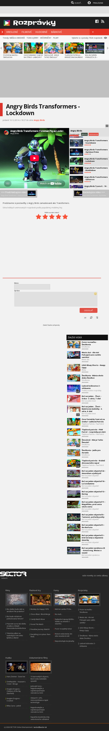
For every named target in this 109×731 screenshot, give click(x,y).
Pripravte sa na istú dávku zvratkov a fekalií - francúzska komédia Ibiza (16, 626)
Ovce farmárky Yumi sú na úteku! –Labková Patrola (93, 420)
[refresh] (91, 317)
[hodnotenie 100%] (65, 216)
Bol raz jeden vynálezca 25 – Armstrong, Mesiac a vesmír (93, 550)
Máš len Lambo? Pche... (63, 609)
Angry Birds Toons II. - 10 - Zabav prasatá (95, 187)
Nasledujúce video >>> (94, 193)
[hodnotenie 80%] (58, 216)
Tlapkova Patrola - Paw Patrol (93, 424)
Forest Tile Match (37, 624)
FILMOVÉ (27, 32)
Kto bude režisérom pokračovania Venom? (15, 617)
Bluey (84, 370)
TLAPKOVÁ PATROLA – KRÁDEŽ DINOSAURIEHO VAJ (74, 57)
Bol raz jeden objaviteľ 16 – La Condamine (93, 482)
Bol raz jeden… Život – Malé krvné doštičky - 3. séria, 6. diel (92, 408)
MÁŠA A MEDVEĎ (17, 38)
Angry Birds (39, 120)
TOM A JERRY (32, 38)
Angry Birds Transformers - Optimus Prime (96, 150)
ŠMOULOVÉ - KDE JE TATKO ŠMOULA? (51, 56)
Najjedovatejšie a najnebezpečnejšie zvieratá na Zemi (38, 709)
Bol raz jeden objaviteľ (90, 475)
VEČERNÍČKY (45, 38)
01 (85, 318)
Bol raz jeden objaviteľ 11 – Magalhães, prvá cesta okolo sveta (93, 504)
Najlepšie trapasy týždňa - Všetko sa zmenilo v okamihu (64, 621)
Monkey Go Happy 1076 (40, 609)
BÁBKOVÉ (56, 32)
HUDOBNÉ (41, 32)
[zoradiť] (97, 317)
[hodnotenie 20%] (38, 216)
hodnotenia (74, 136)
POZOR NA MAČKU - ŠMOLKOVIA (10, 56)
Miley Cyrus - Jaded (14, 706)
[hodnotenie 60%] (52, 216)
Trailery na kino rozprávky (91, 390)
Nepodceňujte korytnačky (64, 641)
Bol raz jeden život (89, 401)
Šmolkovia (86, 347)
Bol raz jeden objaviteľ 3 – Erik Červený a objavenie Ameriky (93, 537)
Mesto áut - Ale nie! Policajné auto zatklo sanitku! (91, 354)
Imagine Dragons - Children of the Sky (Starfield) (14, 691)
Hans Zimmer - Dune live (16, 676)
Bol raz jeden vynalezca (90, 555)
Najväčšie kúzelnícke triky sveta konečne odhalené (40, 718)
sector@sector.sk (40, 727)
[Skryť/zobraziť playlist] (107, 126)
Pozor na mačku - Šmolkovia (89, 343)
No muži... (58, 614)
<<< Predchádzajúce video (14, 193)
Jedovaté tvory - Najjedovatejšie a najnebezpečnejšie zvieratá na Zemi (38, 689)
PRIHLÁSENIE (98, 3)
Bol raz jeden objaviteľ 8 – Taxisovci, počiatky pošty (93, 515)
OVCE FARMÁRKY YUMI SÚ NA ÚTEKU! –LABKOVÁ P (33, 56)
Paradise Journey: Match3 (40, 629)
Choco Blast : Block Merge (40, 614)
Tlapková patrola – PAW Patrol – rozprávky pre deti (94, 430)
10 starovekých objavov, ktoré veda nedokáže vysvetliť (40, 678)
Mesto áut (85, 359)
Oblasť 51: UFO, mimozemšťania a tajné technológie (39, 700)
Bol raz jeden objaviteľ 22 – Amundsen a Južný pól (93, 472)
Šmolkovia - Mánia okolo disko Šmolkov (92, 376)
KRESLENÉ (12, 32)
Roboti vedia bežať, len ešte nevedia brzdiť (63, 635)
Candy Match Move (38, 619)
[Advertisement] (54, 79)
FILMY (55, 38)
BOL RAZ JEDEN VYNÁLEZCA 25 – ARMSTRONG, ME (91, 57)
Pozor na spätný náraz (63, 629)
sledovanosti (93, 134)
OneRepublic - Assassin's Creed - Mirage (16, 683)
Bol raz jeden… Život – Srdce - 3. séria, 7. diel (91, 397)
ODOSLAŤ (88, 310)
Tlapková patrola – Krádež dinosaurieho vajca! (93, 461)
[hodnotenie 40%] (45, 216)
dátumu (84, 134)
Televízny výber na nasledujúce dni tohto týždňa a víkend (15, 635)
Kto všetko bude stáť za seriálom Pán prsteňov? (15, 610)
